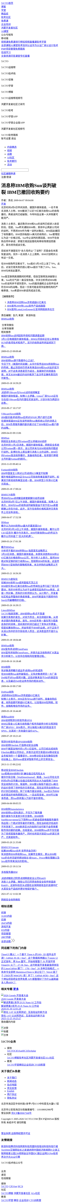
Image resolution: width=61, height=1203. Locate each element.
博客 (3, 6)
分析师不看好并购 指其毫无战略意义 (24, 550)
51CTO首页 (7, 3)
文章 (3, 56)
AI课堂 (4, 31)
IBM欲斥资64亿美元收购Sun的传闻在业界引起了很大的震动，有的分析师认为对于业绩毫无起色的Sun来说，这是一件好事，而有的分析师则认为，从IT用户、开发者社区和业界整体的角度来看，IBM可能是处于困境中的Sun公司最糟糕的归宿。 (30, 593)
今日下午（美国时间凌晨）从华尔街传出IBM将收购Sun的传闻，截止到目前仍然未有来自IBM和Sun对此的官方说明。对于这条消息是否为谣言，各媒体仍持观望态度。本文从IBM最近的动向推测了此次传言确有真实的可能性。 (30, 371)
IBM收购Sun (7, 809)
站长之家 (22, 1150)
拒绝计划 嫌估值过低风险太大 (23, 773)
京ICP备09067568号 (21, 1113)
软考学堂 (41, 42)
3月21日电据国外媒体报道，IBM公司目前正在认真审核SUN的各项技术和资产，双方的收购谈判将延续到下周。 (30, 342)
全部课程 (6, 45)
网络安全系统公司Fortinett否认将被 (23, 441)
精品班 (4, 13)
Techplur (32, 1051)
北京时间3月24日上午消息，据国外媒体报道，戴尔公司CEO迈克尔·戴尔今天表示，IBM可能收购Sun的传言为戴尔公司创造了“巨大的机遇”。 (30, 533)
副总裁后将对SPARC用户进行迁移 (26, 417)
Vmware (15, 847)
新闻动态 (12, 1081)
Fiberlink (19, 770)
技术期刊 (12, 161)
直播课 (33, 42)
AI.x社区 (49, 1057)
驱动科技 (44, 1146)
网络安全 (6, 899)
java (22, 809)
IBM (3, 319)
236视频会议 (21, 1153)
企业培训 (6, 24)
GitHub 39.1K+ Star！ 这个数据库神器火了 (27, 958)
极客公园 (10, 1153)
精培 (21, 1065)
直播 (27, 56)
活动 (9, 164)
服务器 (9, 872)
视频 (9, 150)
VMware (5, 414)
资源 (8, 56)
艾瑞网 (13, 1150)
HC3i (25, 1051)
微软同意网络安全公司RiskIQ (23, 878)
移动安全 (6, 770)
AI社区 (10, 157)
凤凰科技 (34, 1146)
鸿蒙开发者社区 (9, 28)
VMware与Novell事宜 (20, 392)
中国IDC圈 (34, 1153)
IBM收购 (27, 741)
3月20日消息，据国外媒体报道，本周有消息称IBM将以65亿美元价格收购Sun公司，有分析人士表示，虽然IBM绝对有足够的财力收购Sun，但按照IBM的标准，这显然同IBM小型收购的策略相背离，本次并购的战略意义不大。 (30, 561)
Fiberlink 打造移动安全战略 (19, 745)
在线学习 (6, 52)
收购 (11, 319)
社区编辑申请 (8, 173)
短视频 (26, 42)
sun (7, 522)
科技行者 (53, 1146)
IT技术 (54, 45)
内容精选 (12, 147)
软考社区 (6, 17)
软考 (20, 45)
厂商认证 (46, 45)
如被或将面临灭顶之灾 (19, 582)
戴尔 (3, 547)
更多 (16, 989)
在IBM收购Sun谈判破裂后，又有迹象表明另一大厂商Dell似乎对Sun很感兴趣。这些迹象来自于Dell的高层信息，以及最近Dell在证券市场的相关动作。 (29, 677)
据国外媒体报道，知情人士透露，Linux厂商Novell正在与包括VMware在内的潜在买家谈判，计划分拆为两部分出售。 (30, 399)
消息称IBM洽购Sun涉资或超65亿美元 (26, 302)
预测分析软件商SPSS (16, 720)
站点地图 (12, 1084)
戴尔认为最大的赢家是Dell (21, 526)
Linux (4, 610)
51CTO (10, 1051)
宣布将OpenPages (14, 649)
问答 (13, 56)
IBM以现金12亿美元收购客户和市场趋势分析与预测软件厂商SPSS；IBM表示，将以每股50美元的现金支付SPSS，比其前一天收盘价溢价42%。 (29, 727)
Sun (7, 319)
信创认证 (27, 45)
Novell (13, 414)
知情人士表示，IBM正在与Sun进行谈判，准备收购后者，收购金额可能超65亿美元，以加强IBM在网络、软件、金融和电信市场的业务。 (29, 702)
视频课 (4, 42)
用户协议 (12, 1094)
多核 (3, 872)
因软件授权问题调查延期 (22, 335)
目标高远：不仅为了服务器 (21, 812)
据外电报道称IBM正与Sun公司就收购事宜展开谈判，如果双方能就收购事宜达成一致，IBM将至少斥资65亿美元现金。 (30, 480)
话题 (9, 154)
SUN (8, 494)
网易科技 (25, 1146)
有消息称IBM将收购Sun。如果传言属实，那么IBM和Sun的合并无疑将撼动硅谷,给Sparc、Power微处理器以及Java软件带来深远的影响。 (30, 858)
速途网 (30, 1150)
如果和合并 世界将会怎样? (19, 850)
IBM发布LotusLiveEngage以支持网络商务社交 (30, 309)
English (10, 1091)
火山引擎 (15, 1157)
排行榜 (19, 42)
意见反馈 (12, 1088)
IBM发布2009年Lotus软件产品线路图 (26, 306)
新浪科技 (6, 1146)
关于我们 (12, 1077)
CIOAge (18, 1051)
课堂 (17, 56)
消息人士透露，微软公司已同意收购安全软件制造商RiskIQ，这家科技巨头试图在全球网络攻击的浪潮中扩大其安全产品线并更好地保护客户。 (29, 885)
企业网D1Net (46, 1153)
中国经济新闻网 (42, 1150)
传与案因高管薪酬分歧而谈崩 (22, 498)
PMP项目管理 (8, 49)
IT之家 (53, 1150)
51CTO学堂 (13, 1065)
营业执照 (6, 1133)
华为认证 (37, 45)
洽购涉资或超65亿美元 (20, 695)
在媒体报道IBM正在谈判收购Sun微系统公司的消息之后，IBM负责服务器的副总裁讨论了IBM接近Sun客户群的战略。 (30, 424)
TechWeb (5, 1150)
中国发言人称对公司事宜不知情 (24, 473)
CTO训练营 (39, 1065)
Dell (3, 692)
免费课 (4, 20)
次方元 (7, 1157)
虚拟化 (14, 579)
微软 (17, 899)
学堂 (3, 10)
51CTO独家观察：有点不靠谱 (23, 613)
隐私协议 (12, 1098)
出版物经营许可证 (20, 1133)
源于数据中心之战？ (18, 360)
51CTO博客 (13, 1057)
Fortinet (4, 470)
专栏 (22, 56)
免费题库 (20, 49)
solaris (17, 809)
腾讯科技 (15, 1146)
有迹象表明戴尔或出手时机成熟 (22, 670)
